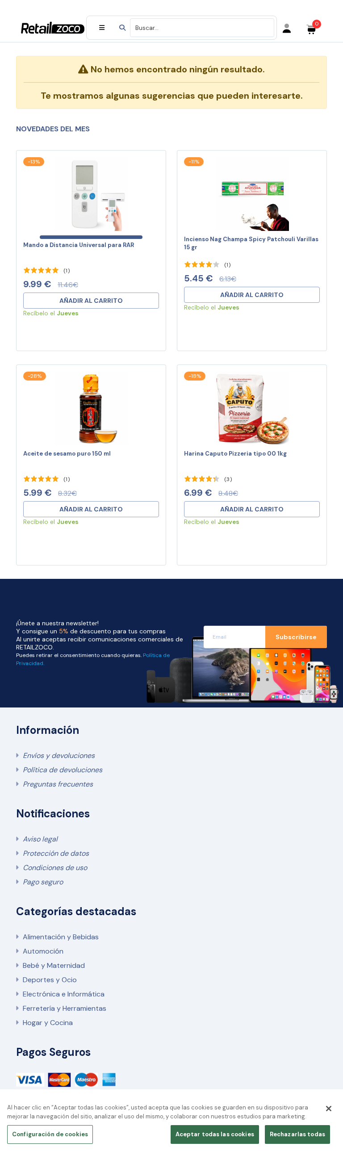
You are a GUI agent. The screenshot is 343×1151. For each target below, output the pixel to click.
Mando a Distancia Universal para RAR (78, 245)
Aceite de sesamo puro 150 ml (67, 453)
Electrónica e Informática (64, 994)
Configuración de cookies (50, 1134)
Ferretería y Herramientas (64, 1008)
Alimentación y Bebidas (61, 937)
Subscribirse (296, 637)
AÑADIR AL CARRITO (91, 301)
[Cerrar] (329, 1108)
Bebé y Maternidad (54, 965)
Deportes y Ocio (50, 979)
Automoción (43, 951)
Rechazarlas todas (297, 1134)
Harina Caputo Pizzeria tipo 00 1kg (235, 453)
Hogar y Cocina (48, 1022)
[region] (171, 1122)
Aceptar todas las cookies (215, 1134)
